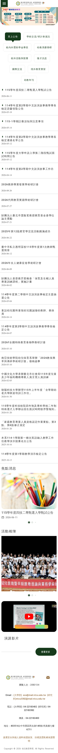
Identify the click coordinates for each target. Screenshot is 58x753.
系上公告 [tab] (13, 36)
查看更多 (45, 651)
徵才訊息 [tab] (42, 58)
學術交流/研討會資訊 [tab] (38, 36)
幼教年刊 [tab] (29, 80)
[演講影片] (29, 616)
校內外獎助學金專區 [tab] (17, 47)
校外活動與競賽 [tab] (19, 58)
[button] (29, 522)
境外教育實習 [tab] (38, 69)
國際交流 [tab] (17, 69)
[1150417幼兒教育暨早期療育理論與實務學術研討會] (29, 563)
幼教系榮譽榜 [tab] (44, 47)
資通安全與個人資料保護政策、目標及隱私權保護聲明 (29, 739)
